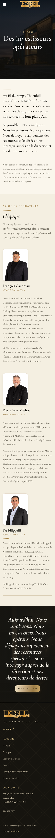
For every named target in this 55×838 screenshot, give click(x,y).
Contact (6, 765)
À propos (7, 752)
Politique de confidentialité (15, 771)
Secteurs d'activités (11, 758)
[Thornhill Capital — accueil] (30, 4)
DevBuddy (15, 831)
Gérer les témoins (11, 777)
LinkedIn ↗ (8, 729)
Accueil (6, 745)
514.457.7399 (9, 811)
